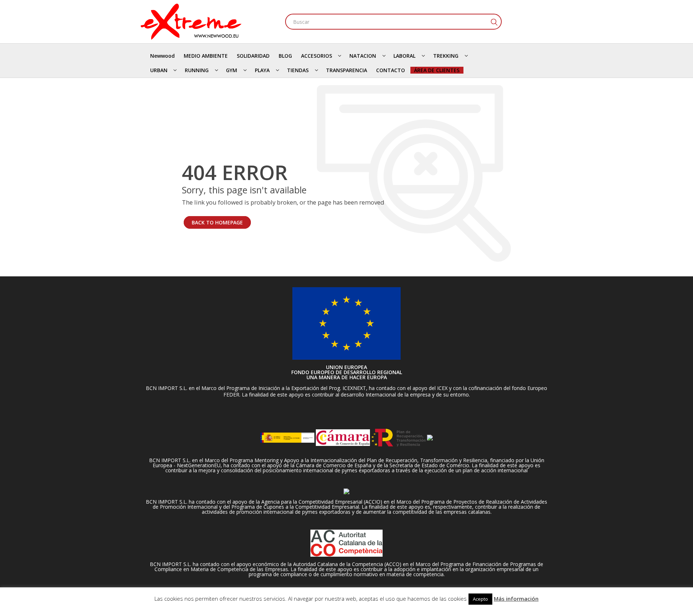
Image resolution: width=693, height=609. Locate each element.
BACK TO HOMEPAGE (217, 222)
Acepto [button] (480, 599)
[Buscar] (493, 21)
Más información (516, 598)
